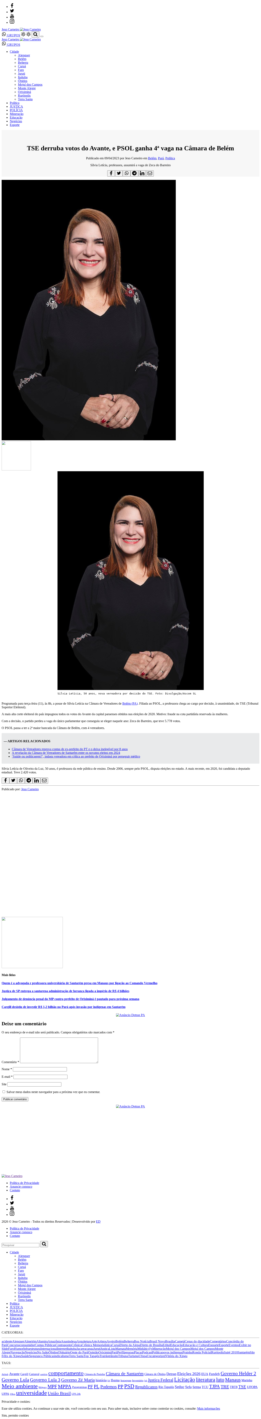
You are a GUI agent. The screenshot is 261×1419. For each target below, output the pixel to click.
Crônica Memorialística (97, 1345)
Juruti (21, 73)
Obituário (64, 1352)
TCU (205, 1387)
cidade (205, 1341)
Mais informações (208, 1408)
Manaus (233, 1379)
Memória (131, 1348)
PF (90, 1386)
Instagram (126, 1380)
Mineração (16, 114)
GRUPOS (13, 35)
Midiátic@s (144, 1348)
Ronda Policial (201, 1352)
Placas (138, 1352)
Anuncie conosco (21, 1186)
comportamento (66, 1373)
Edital (166, 1345)
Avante (14, 1374)
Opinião (93, 1352)
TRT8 (234, 1387)
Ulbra (12, 1394)
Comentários (218, 1341)
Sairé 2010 (231, 1352)
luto (220, 1380)
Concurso (13, 1345)
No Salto (43, 1352)
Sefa (188, 1387)
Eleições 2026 (188, 1373)
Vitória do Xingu (176, 1356)
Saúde (25, 1356)
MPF (52, 1386)
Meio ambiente (20, 1386)
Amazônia (54, 1341)
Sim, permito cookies (15, 1415)
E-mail (7, 1076)
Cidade (14, 51)
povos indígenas (172, 1352)
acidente (7, 1341)
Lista (112, 1348)
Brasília (170, 1341)
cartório (44, 1374)
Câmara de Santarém (125, 1373)
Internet (62, 1348)
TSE (242, 1386)
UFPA (5, 1393)
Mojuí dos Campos (30, 84)
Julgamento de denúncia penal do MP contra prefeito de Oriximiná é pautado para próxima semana (70, 999)
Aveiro (111, 1341)
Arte (94, 1341)
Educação (16, 117)
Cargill (24, 1374)
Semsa (196, 1387)
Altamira (42, 1341)
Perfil (120, 1352)
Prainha (187, 1352)
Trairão (104, 1356)
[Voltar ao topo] (3, 1398)
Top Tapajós (92, 1356)
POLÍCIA (16, 110)
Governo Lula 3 (45, 1379)
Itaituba (23, 77)
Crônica (77, 1345)
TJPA (214, 1386)
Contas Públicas (45, 1345)
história (101, 1380)
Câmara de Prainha (94, 1374)
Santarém (244, 1352)
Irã (145, 1381)
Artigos (102, 1341)
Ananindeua (69, 1341)
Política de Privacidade (24, 1183)
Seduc (179, 1387)
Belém (22, 59)
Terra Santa (25, 99)
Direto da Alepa (130, 1345)
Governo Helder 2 (238, 1373)
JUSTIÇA (16, 106)
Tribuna (123, 1356)
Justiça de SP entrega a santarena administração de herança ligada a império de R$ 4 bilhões (65, 991)
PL (97, 1386)
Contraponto (63, 1345)
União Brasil (59, 1393)
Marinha (246, 1380)
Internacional (48, 1348)
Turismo (133, 1356)
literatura (205, 1380)
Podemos (108, 1386)
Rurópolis (24, 95)
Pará (161, 158)
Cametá (180, 1341)
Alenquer (24, 55)
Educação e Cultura (195, 1345)
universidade (31, 1392)
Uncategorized (156, 1356)
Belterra (23, 62)
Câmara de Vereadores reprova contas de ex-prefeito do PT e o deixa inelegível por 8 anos (70, 749)
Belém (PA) (130, 703)
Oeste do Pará (79, 1352)
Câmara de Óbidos (155, 1374)
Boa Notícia (141, 1341)
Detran (171, 1374)
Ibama (115, 1380)
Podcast (147, 1352)
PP (120, 1386)
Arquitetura (84, 1341)
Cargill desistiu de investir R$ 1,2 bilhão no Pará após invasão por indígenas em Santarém (63, 1007)
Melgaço (43, 1387)
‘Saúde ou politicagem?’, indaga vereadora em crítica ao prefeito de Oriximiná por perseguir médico (76, 756)
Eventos (234, 1345)
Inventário (138, 1380)
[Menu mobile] (41, 36)
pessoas (129, 1352)
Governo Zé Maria (78, 1379)
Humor (18, 1348)
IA (108, 1381)
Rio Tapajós (166, 1387)
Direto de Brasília (151, 1345)
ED (98, 1221)
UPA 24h (76, 1394)
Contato (15, 1190)
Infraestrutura (31, 1348)
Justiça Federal (160, 1379)
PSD (129, 1386)
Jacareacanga (84, 1348)
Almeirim (30, 1341)
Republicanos (146, 1386)
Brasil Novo (157, 1341)
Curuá (22, 66)
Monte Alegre (27, 88)
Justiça (105, 1348)
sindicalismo (61, 1356)
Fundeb (214, 1374)
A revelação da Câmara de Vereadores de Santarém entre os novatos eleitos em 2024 (66, 752)
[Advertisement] (124, 819)
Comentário (10, 1062)
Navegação (17, 1352)
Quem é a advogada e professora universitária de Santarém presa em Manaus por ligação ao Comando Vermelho (79, 983)
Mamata (120, 1348)
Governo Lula (15, 1379)
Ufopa (143, 1356)
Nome (7, 1069)
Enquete (213, 1345)
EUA (204, 1374)
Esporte (15, 125)
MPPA (64, 1386)
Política (14, 103)
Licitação (184, 1379)
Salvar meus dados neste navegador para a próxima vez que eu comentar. (53, 1092)
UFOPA (252, 1387)
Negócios (16, 121)
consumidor (27, 1345)
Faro (21, 70)
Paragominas (79, 1387)
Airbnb (5, 1374)
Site (4, 1084)
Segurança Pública (41, 1356)
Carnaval (34, 1374)
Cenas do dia (193, 1341)
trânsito (113, 1356)
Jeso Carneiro (30, 789)
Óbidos (22, 81)
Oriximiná (24, 92)
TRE (225, 1386)
